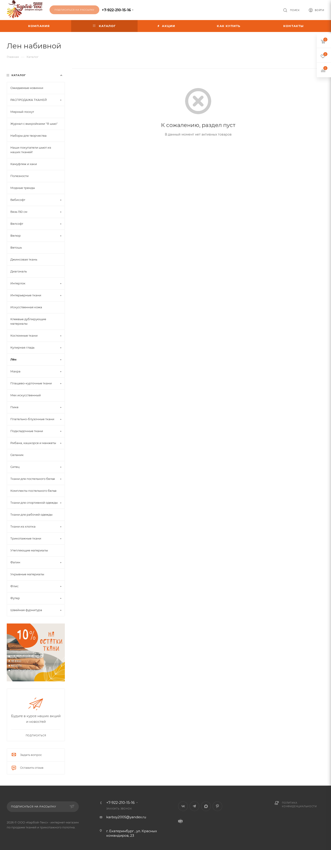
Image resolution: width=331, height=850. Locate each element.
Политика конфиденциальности (299, 804)
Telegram (194, 806)
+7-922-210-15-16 (116, 10)
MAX (206, 806)
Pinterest (217, 806)
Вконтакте (183, 806)
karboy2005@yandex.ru (126, 817)
